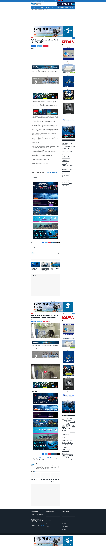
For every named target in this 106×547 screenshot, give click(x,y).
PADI (62, 167)
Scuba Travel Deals (65, 183)
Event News (47, 523)
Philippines (65, 167)
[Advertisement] (53, 17)
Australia (66, 143)
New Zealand (71, 165)
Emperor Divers (45, 270)
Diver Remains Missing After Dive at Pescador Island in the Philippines (40, 1)
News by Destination (69, 7)
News (37, 7)
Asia (63, 143)
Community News (48, 515)
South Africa (73, 459)
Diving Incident (64, 148)
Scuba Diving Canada (65, 172)
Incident (67, 151)
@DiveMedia (47, 468)
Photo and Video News (49, 524)
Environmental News (71, 150)
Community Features (64, 515)
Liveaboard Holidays (66, 153)
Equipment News (48, 521)
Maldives (64, 165)
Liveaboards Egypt (65, 156)
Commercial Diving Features (65, 514)
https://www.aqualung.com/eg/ (51, 172)
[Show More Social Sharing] (49, 46)
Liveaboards (65, 154)
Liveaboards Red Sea (66, 160)
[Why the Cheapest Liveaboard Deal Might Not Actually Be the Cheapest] (45, 264)
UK (66, 185)
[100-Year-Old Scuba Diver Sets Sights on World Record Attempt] (35, 264)
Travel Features (64, 529)
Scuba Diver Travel (67, 169)
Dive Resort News (48, 518)
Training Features (64, 527)
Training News (48, 526)
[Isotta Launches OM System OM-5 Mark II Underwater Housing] (45, 475)
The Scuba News (54, 467)
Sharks (70, 459)
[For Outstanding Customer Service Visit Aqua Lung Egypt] (45, 55)
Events (42, 7)
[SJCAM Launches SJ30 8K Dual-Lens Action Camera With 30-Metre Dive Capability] (55, 475)
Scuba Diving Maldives (66, 178)
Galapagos (63, 151)
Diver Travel (64, 146)
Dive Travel (72, 146)
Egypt (68, 148)
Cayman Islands (64, 420)
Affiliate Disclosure (55, 533)
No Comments (49, 43)
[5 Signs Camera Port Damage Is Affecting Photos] (35, 475)
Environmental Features (65, 520)
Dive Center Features (64, 517)
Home (34, 7)
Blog (32, 37)
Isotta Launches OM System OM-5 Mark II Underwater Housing (45, 480)
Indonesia (70, 151)
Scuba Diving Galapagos (65, 175)
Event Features (64, 523)
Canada (70, 143)
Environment (64, 150)
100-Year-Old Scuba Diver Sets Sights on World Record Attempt (35, 268)
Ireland (73, 151)
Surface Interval (60, 7)
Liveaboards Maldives (65, 159)
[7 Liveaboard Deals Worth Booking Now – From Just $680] (55, 264)
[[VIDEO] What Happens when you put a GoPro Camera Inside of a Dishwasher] (45, 330)
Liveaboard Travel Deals (66, 163)
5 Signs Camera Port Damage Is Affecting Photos (35, 479)
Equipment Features (64, 521)
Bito (42, 348)
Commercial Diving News (49, 514)
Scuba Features (47, 7)
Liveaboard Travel (65, 162)
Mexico (68, 165)
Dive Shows (68, 146)
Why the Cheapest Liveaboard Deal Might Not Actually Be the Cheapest (45, 268)
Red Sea (69, 167)
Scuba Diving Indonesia (65, 176)
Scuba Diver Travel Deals (66, 170)
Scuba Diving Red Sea (67, 180)
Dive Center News (48, 517)
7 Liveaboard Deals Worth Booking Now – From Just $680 (55, 268)
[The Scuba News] (37, 4)
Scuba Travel (65, 182)
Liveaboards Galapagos (72, 156)
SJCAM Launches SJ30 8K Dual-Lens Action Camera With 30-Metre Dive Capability (55, 480)
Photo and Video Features (65, 526)
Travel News (47, 527)
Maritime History (64, 524)
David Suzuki (69, 420)
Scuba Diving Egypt (67, 174)
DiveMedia (48, 533)
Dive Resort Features (64, 518)
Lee (33, 43)
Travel (53, 7)
